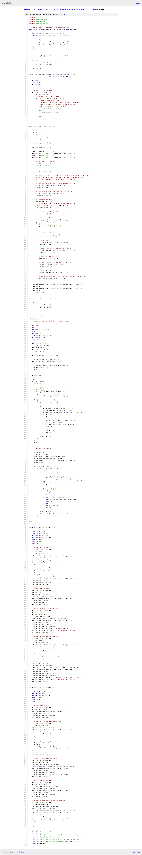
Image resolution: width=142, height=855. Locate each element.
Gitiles (12, 852)
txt (134, 852)
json (138, 852)
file (63, 14)
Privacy (17, 852)
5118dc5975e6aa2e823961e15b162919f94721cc (70, 9)
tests (95, 9)
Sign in (138, 3)
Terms (22, 852)
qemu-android (29, 9)
